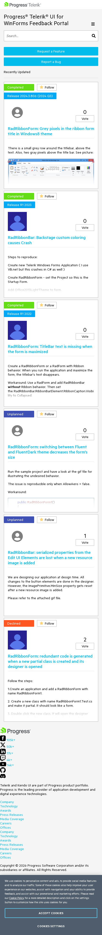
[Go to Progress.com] (15, 733)
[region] (51, 905)
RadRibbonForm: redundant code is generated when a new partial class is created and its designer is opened (50, 661)
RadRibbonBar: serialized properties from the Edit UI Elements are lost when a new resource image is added (50, 557)
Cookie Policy (16, 898)
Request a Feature (51, 51)
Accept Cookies (51, 913)
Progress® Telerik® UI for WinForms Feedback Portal (36, 20)
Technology (9, 806)
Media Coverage (12, 819)
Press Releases (11, 815)
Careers (6, 823)
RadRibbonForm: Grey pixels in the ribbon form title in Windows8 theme (51, 131)
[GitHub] (3, 772)
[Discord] (3, 777)
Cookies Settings (51, 926)
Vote (85, 119)
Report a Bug (51, 62)
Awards (5, 810)
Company (7, 802)
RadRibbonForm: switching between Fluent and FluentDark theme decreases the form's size (48, 452)
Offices (5, 827)
